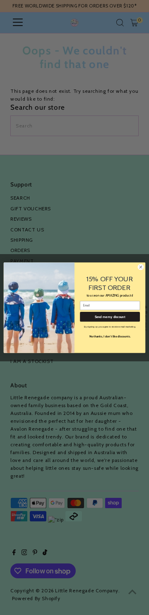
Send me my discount (110, 317)
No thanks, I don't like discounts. (110, 335)
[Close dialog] (140, 267)
